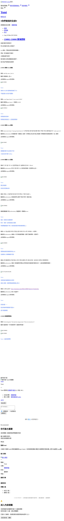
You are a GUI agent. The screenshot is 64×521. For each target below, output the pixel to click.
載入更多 (3, 403)
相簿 (5, 28)
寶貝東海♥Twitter (16, 397)
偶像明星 (14, 25)
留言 (13, 390)
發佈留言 (3, 413)
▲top (2, 400)
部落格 (6, 30)
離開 (9, 517)
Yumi (4, 12)
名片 (5, 32)
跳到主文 (3, 16)
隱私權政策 (41, 497)
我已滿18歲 (4, 517)
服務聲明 (48, 497)
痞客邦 (10, 390)
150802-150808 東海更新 (14, 39)
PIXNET (19, 497)
